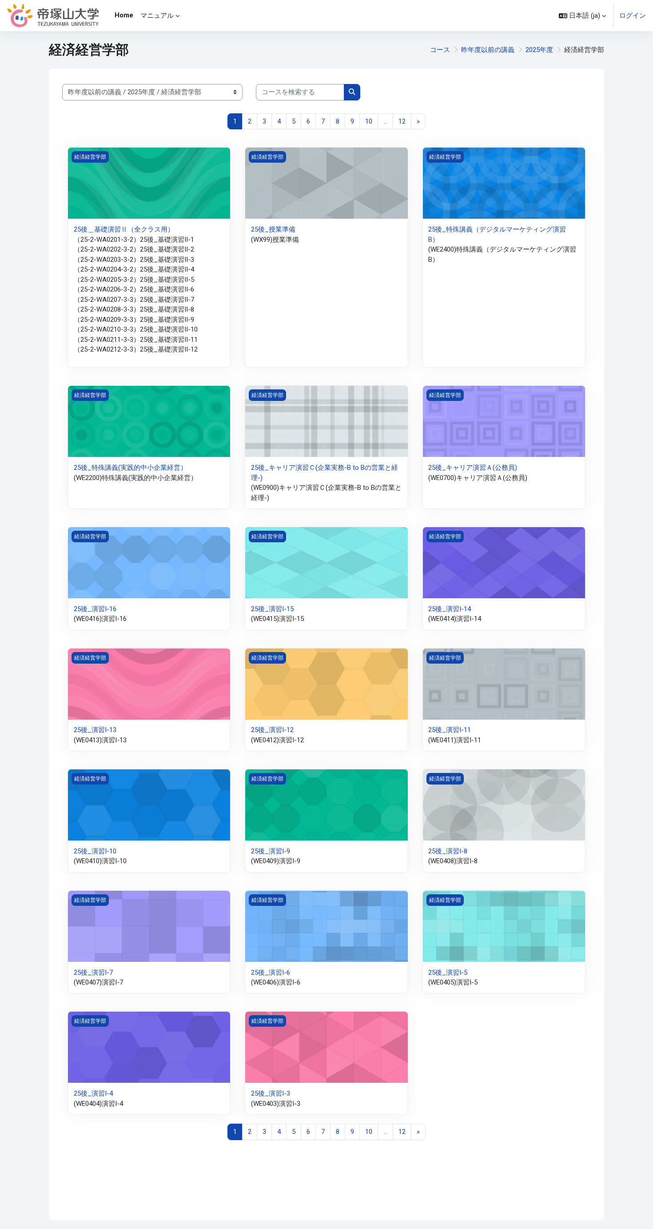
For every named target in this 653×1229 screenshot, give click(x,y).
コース (440, 50)
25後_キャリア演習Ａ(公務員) (472, 468)
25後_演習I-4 (93, 1093)
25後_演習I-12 (272, 730)
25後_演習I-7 (93, 973)
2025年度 (539, 50)
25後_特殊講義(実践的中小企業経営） (130, 468)
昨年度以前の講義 (487, 50)
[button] (582, 15)
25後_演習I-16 (95, 609)
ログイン (632, 16)
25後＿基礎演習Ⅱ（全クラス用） (124, 229)
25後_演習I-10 (95, 851)
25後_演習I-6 (270, 973)
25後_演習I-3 (270, 1093)
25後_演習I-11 (449, 730)
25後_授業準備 (273, 229)
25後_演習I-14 (449, 609)
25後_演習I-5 (447, 973)
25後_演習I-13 (95, 730)
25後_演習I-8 (447, 851)
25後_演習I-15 (272, 609)
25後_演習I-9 (270, 851)
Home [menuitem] (124, 15)
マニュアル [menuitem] (157, 16)
